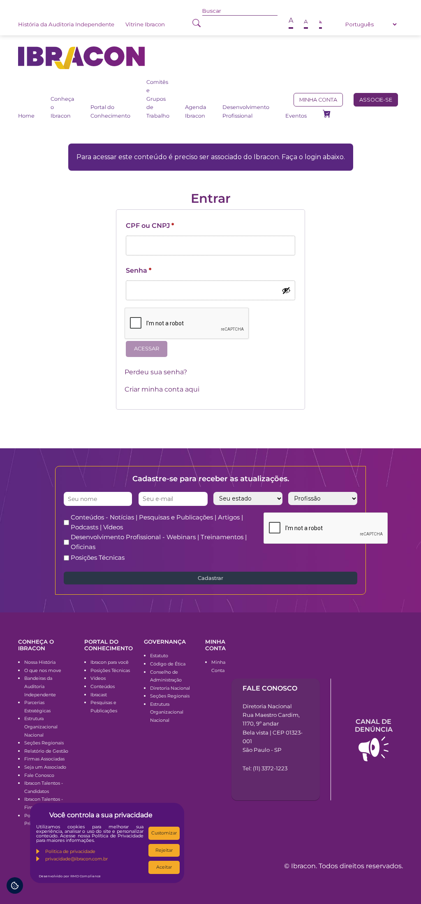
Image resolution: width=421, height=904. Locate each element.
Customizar (164, 833)
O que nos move (42, 670)
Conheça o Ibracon (62, 107)
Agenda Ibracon (195, 111)
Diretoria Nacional (170, 688)
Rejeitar (164, 850)
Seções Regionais (44, 743)
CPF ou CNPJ (150, 225)
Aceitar (164, 867)
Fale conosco (270, 688)
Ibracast (98, 695)
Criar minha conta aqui (162, 389)
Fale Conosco (39, 775)
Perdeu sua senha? (156, 372)
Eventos (296, 116)
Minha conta (318, 100)
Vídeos (98, 678)
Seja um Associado (45, 767)
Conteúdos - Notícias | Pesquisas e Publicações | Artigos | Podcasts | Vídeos (157, 522)
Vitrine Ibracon (145, 24)
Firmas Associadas (44, 759)
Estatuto (159, 655)
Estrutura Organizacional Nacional (41, 726)
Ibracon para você (109, 662)
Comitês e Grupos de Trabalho (157, 99)
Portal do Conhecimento (110, 111)
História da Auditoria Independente (66, 24)
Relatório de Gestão (46, 751)
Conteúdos (102, 686)
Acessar (146, 348)
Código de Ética (167, 664)
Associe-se (375, 100)
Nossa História (40, 662)
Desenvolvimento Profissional (245, 111)
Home (26, 116)
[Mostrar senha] (286, 290)
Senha (138, 270)
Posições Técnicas (98, 557)
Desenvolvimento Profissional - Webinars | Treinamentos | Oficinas (159, 542)
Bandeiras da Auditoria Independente (40, 686)
